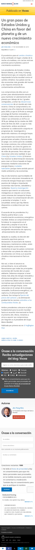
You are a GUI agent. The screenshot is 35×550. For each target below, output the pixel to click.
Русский (23, 373)
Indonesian (22, 375)
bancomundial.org (28, 0)
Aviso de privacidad (19, 469)
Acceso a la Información (18, 528)
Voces (25, 11)
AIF (7, 540)
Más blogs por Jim (19, 417)
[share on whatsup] (26, 548)
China (3, 156)
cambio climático (25, 55)
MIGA (14, 540)
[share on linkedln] (20, 548)
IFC (10, 540)
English (14, 370)
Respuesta (28, 502)
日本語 (12, 375)
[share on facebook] (9, 548)
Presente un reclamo (6, 532)
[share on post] (15, 548)
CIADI (18, 540)
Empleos (28, 528)
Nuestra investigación (19, 188)
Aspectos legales (5, 528)
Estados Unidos (16, 156)
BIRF (3, 540)
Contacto (3, 529)
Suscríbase (10, 390)
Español (11, 49)
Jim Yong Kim (5, 47)
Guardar (7, 489)
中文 (5, 375)
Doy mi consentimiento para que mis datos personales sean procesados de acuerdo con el (17, 382)
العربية (15, 373)
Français (24, 370)
